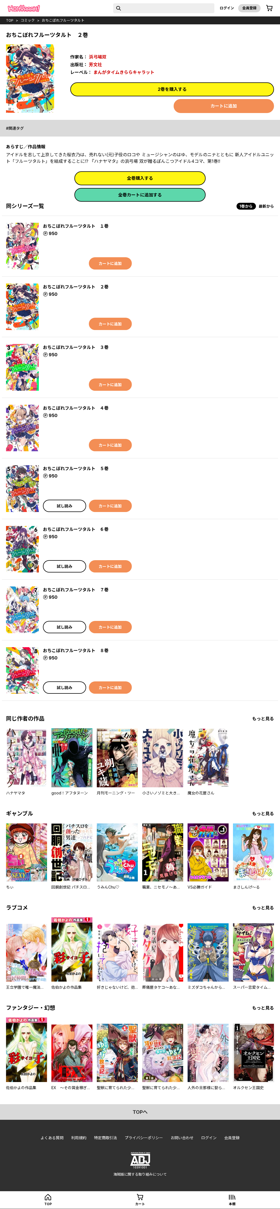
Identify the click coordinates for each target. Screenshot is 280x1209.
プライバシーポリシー (144, 1137)
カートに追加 (224, 106)
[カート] (269, 8)
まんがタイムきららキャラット (123, 72)
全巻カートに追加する (140, 195)
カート (140, 1204)
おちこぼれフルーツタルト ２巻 (76, 287)
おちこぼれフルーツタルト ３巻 (76, 347)
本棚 (232, 1204)
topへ (140, 1112)
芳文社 (95, 64)
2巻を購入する (172, 89)
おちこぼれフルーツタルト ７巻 (76, 589)
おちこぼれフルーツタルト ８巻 (76, 650)
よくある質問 (51, 1137)
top (9, 20)
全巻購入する (140, 178)
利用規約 (78, 1137)
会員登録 (249, 8)
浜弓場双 (97, 57)
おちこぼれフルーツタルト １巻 (76, 226)
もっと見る (263, 718)
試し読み (64, 506)
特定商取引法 (105, 1137)
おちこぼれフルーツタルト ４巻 (76, 408)
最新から (266, 206)
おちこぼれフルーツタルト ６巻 (76, 529)
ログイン (227, 8)
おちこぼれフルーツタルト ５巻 (76, 468)
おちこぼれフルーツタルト (63, 20)
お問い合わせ (182, 1137)
